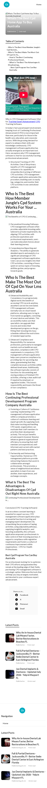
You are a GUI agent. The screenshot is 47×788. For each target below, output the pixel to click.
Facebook (24, 595)
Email (22, 608)
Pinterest (24, 604)
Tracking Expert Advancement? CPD (24, 121)
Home (38, 4)
